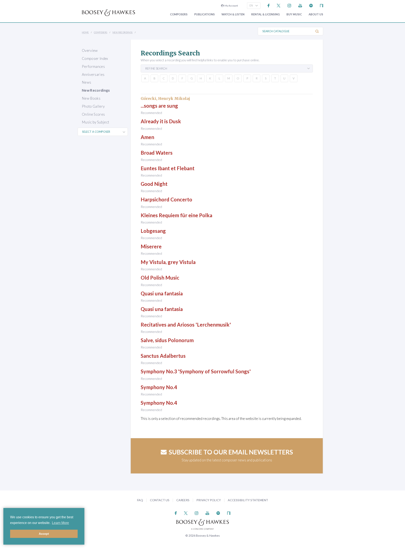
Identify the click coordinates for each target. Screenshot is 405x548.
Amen (147, 137)
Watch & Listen (232, 14)
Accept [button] (44, 533)
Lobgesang (153, 231)
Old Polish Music (160, 278)
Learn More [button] (60, 523)
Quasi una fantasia (162, 293)
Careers (182, 500)
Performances (93, 66)
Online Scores (93, 114)
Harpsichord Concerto (166, 199)
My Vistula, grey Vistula (168, 262)
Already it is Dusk (161, 121)
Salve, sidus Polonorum (167, 340)
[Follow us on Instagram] (289, 5)
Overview (90, 50)
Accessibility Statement (248, 500)
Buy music (294, 14)
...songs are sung (159, 106)
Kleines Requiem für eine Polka (176, 215)
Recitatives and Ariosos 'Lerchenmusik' (186, 325)
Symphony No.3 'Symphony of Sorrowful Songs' (196, 371)
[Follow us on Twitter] (278, 5)
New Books (91, 98)
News (86, 82)
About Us (316, 14)
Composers (179, 14)
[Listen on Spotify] (311, 5)
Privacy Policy (208, 500)
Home (85, 32)
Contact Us (159, 500)
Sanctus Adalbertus (163, 356)
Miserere (151, 246)
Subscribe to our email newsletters (231, 452)
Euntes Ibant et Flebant (167, 168)
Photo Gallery (93, 106)
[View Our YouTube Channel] (300, 5)
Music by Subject (95, 122)
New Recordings (122, 32)
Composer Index (95, 58)
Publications (204, 14)
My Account (231, 5)
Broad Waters (157, 153)
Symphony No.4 (159, 387)
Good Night (154, 184)
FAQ (140, 500)
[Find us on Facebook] (268, 5)
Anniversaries (93, 74)
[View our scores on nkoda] (321, 5)
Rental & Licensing (265, 14)
